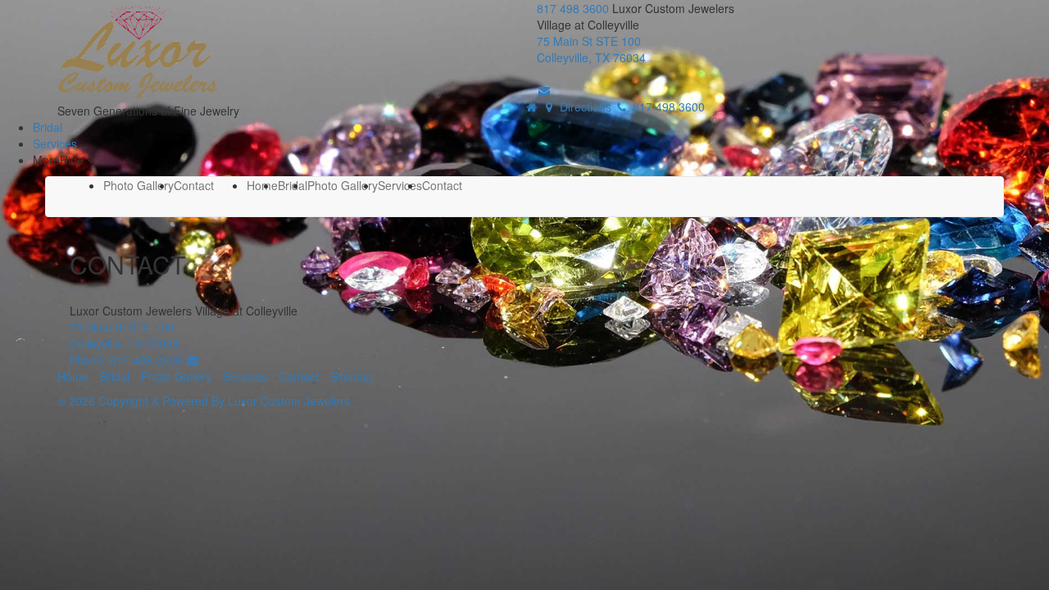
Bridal (47, 127)
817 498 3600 (574, 8)
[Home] (531, 106)
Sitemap (351, 376)
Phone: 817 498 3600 (127, 360)
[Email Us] (544, 90)
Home (262, 185)
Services (55, 143)
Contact (194, 185)
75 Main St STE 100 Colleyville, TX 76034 (591, 49)
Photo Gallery (138, 185)
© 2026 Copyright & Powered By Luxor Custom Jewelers (203, 401)
